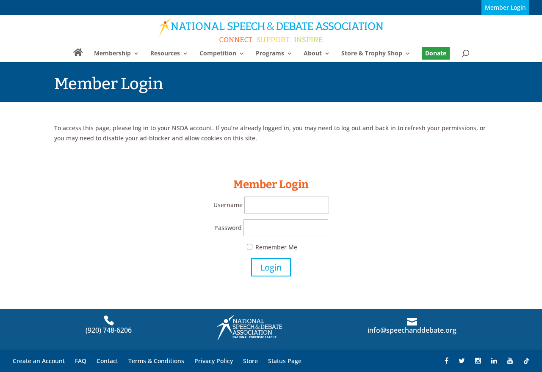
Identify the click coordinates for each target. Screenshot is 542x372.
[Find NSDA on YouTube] (510, 361)
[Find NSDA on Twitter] (462, 361)
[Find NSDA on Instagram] (478, 361)
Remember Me (275, 247)
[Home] (78, 55)
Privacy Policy (213, 361)
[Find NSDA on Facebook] (446, 361)
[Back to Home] (271, 30)
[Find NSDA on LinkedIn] (494, 361)
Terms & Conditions (156, 361)
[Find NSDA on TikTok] (526, 361)
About (313, 53)
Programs (270, 53)
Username (228, 205)
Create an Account (39, 361)
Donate (435, 53)
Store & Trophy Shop (371, 53)
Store (250, 361)
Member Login (505, 7)
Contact (107, 361)
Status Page (284, 361)
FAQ (80, 361)
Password (228, 228)
